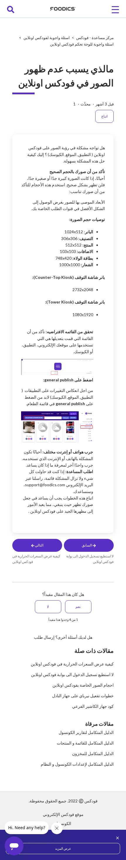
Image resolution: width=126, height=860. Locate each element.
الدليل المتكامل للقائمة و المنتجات (85, 742)
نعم (78, 606)
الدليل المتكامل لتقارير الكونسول (86, 732)
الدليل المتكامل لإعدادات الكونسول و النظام (77, 764)
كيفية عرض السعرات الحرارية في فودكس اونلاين (72, 663)
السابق (87, 545)
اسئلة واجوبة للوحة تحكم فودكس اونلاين (82, 44)
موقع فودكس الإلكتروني (63, 814)
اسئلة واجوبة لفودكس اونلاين (46, 37)
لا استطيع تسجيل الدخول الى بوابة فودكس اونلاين (72, 674)
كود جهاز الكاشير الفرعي (93, 706)
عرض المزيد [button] (63, 848)
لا (48, 606)
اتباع (104, 116)
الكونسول (63, 823)
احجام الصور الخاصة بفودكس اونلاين (83, 685)
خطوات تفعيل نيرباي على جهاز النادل (83, 695)
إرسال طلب (44, 637)
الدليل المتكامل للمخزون (93, 753)
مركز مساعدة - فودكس (95, 37)
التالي (38, 545)
